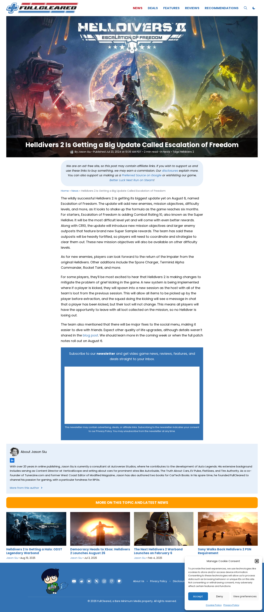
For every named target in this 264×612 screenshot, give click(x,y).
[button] (257, 561)
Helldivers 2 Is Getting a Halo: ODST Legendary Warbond (34, 551)
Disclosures (180, 581)
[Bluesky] (89, 581)
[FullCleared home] (54, 581)
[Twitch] (112, 581)
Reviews (192, 8)
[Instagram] (104, 581)
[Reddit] (81, 581)
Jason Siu (84, 152)
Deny (219, 596)
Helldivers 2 (187, 152)
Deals (153, 8)
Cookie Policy (214, 605)
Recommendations (221, 8)
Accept (198, 596)
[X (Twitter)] (96, 581)
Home (65, 191)
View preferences (245, 596)
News (137, 8)
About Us (138, 581)
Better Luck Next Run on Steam (132, 180)
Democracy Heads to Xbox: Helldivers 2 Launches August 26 (100, 551)
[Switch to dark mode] (254, 8)
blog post (90, 335)
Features (171, 8)
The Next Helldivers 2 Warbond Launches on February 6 (158, 551)
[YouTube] (74, 581)
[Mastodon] (119, 581)
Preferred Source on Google (141, 175)
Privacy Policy (231, 605)
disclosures (170, 171)
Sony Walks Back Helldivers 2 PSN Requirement (224, 551)
